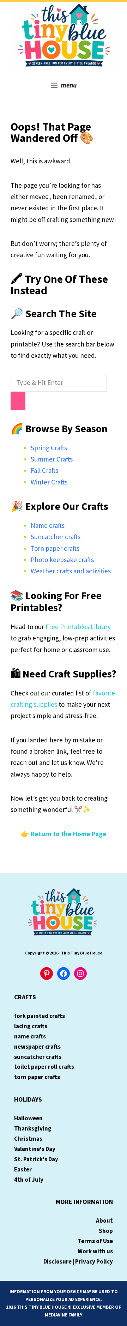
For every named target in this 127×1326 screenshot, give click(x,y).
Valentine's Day (34, 1149)
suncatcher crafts (37, 1057)
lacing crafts (30, 1026)
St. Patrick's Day (36, 1159)
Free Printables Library (78, 626)
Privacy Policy (94, 1261)
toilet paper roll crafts (44, 1067)
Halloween (28, 1118)
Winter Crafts (49, 482)
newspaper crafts (37, 1046)
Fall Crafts (44, 470)
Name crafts (48, 525)
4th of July (28, 1179)
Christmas (28, 1139)
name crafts (30, 1036)
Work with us (95, 1251)
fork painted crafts (39, 1016)
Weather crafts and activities (71, 571)
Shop (106, 1231)
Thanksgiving (33, 1128)
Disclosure (57, 1261)
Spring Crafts (49, 448)
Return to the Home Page (69, 834)
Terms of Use (95, 1241)
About (104, 1220)
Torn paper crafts (55, 548)
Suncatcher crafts (55, 536)
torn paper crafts (37, 1077)
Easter (23, 1169)
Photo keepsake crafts (62, 559)
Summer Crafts (52, 459)
